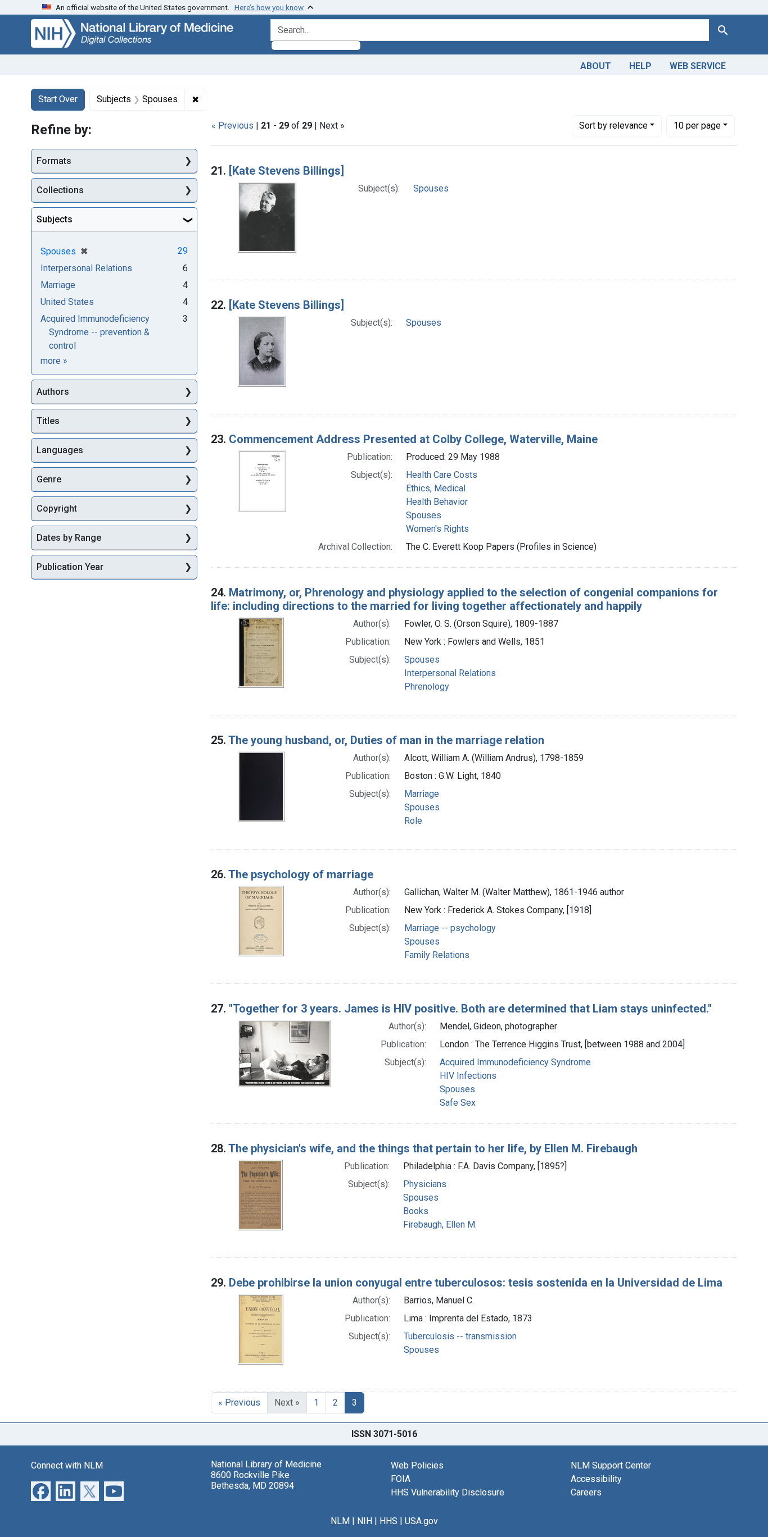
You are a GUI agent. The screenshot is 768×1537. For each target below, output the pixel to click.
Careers (586, 1492)
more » (53, 360)
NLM (340, 1521)
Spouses (431, 188)
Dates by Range (69, 537)
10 (697, 125)
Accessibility (596, 1479)
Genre (49, 479)
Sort (613, 125)
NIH (364, 1521)
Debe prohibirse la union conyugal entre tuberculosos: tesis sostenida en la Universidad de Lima (475, 1282)
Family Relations (436, 955)
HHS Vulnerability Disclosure (447, 1492)
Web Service (698, 66)
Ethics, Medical (436, 488)
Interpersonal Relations (450, 673)
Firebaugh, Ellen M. (440, 1224)
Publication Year (70, 567)
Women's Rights (437, 528)
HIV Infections (468, 1075)
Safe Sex (458, 1102)
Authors (53, 391)
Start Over (58, 99)
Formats (54, 161)
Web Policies (417, 1465)
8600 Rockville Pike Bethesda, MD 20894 (252, 1480)
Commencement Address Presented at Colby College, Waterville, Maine (413, 439)
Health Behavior (437, 501)
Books (415, 1211)
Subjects (55, 219)
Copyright (57, 508)
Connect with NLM (67, 1465)
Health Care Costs (441, 474)
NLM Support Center (611, 1465)
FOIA (400, 1479)
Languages (60, 450)
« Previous (232, 125)
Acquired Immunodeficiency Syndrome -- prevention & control (95, 332)
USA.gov (421, 1521)
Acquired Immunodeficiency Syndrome (515, 1062)
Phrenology (426, 686)
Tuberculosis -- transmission (460, 1336)
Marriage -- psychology (450, 928)
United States (67, 302)
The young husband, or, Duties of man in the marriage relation (386, 740)
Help (640, 66)
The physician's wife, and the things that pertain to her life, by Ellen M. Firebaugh (433, 1148)
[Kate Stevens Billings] (286, 170)
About (595, 66)
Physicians (424, 1184)
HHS (388, 1521)
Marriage (421, 793)
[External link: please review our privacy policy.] (41, 1490)
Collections (60, 190)
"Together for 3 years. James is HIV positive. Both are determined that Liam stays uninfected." (470, 1008)
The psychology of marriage (300, 874)
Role (413, 820)
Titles (48, 421)
